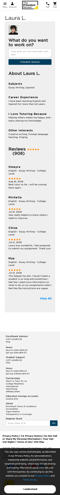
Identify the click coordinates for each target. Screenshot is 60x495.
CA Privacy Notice (31, 436)
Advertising (11, 389)
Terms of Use (29, 480)
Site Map (39, 442)
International (12, 386)
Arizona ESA (12, 399)
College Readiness (15, 384)
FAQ (8, 342)
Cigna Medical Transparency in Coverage (19, 412)
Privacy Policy (42, 476)
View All (46, 298)
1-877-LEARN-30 (14, 339)
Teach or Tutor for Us (16, 381)
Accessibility (12, 409)
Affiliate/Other (13, 391)
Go (53, 423)
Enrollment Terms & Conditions (21, 406)
